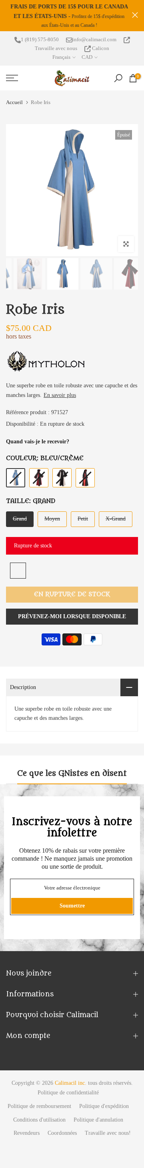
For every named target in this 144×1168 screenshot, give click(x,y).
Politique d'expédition (104, 1106)
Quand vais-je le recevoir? (37, 442)
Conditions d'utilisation (39, 1120)
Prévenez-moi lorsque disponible (72, 616)
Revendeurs (27, 1133)
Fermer (135, 15)
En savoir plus (60, 395)
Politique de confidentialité (68, 1093)
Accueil (14, 102)
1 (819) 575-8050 (40, 39)
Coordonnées (62, 1133)
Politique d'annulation (98, 1120)
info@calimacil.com (94, 39)
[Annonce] (69, 15)
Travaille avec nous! (108, 1133)
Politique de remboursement (39, 1106)
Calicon (100, 48)
